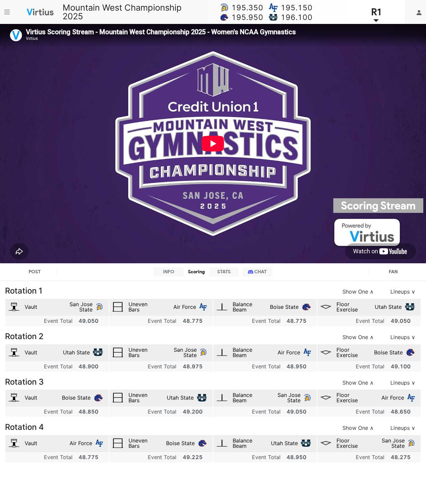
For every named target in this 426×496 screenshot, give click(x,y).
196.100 (297, 17)
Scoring (196, 272)
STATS (224, 272)
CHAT (260, 272)
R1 (376, 12)
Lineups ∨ (402, 291)
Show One (358, 291)
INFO (168, 272)
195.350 (247, 8)
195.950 (247, 17)
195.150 (297, 8)
